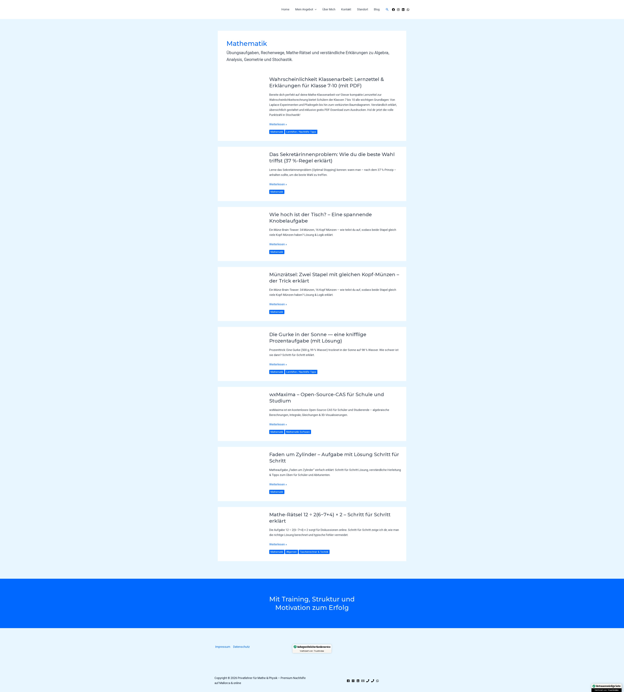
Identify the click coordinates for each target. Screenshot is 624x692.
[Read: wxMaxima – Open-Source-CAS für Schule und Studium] (241, 413)
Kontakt (346, 9)
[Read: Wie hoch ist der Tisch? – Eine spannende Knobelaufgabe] (238, 233)
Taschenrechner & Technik (314, 551)
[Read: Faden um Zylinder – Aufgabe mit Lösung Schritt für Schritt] (243, 473)
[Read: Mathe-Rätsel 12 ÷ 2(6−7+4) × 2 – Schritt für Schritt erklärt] (243, 533)
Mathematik (277, 131)
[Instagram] (398, 9)
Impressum (222, 646)
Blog (377, 9)
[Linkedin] (358, 680)
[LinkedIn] (403, 9)
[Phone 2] (372, 680)
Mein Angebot (304, 9)
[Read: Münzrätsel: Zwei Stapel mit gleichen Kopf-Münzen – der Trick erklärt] (243, 293)
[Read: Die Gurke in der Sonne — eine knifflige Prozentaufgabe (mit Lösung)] (243, 353)
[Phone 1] (367, 680)
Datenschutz (241, 646)
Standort (362, 9)
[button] (315, 9)
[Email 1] (362, 680)
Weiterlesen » (278, 124)
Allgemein (291, 551)
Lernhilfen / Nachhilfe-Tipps (301, 131)
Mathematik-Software (298, 431)
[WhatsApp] (408, 9)
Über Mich (328, 9)
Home (285, 9)
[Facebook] (393, 9)
